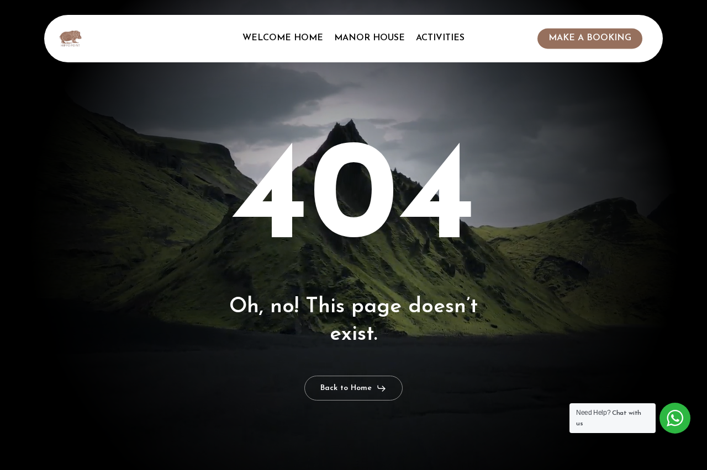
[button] (353, 388)
